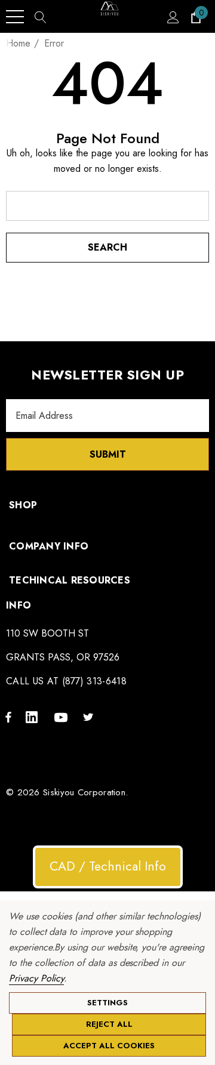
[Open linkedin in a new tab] (34, 716)
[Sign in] (172, 16)
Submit (108, 454)
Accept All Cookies (109, 1045)
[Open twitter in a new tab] (90, 716)
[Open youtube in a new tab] (62, 716)
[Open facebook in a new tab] (8, 716)
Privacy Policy (36, 978)
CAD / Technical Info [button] (108, 866)
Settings (107, 1002)
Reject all (109, 1024)
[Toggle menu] (15, 17)
